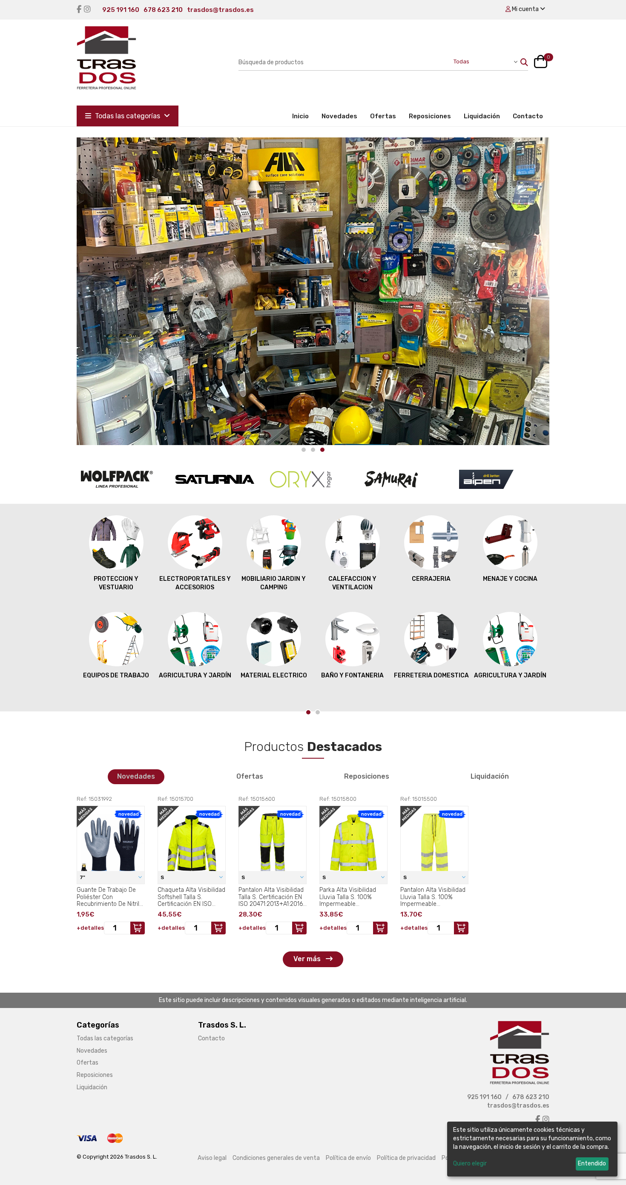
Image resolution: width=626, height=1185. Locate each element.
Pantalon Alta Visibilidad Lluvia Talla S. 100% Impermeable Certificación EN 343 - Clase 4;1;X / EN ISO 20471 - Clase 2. (432, 897)
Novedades (339, 116)
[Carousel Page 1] (304, 450)
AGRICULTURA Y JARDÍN (195, 675)
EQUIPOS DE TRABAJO (116, 675)
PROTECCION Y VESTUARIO (116, 583)
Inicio (303, 116)
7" (83, 877)
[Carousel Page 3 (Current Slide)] (322, 450)
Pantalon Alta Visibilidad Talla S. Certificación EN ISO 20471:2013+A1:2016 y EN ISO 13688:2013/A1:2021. (271, 897)
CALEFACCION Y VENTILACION (352, 583)
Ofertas (383, 116)
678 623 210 (163, 10)
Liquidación (482, 116)
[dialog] (532, 1149)
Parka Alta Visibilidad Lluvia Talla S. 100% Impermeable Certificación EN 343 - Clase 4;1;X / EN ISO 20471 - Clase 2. (349, 897)
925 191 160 (120, 10)
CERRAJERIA (431, 579)
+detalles (90, 928)
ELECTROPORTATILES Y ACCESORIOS (195, 583)
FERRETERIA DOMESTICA (431, 675)
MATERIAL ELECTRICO (274, 675)
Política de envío (348, 1158)
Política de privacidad (406, 1158)
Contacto (528, 116)
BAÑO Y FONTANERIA (352, 675)
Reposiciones (430, 116)
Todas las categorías (127, 116)
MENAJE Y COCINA (510, 579)
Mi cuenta (525, 9)
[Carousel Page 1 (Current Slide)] (308, 712)
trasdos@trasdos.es (220, 10)
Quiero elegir (470, 1163)
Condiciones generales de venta (276, 1158)
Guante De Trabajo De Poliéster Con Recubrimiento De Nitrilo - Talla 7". (110, 897)
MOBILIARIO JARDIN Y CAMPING (273, 583)
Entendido (592, 1163)
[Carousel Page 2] (313, 450)
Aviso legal (212, 1158)
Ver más (307, 959)
